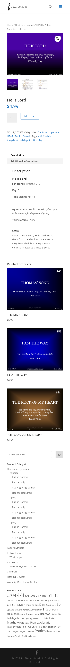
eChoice (14, 473)
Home (10, 24)
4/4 (40, 136)
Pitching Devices (16, 576)
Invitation (56, 613)
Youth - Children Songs (25, 636)
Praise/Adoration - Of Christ (22, 626)
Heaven (12, 614)
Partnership (18, 482)
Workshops (16, 557)
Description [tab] (17, 155)
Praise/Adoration (41, 622)
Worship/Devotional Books (22, 582)
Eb (58, 604)
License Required (22, 492)
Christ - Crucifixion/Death (19, 600)
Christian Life (32, 604)
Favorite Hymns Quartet (23, 566)
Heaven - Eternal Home (28, 614)
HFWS (13, 522)
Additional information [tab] (24, 161)
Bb (44, 596)
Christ (54, 595)
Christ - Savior (16, 605)
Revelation (53, 631)
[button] (58, 39)
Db (43, 604)
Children (12, 571)
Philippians (24, 623)
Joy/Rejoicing (26, 618)
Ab (39, 596)
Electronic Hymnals (24, 24)
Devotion (50, 605)
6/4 (27, 596)
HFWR (39, 24)
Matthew (13, 622)
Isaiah (10, 618)
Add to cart (29, 116)
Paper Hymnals (15, 547)
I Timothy (36, 140)
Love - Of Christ (41, 618)
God (51, 609)
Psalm (40, 631)
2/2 (8, 596)
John (17, 618)
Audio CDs (13, 562)
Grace (55, 609)
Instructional (14, 553)
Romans (11, 635)
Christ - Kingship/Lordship (46, 600)
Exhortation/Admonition (29, 609)
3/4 (13, 595)
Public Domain (23, 136)
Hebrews (45, 613)
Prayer (15, 631)
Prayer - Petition (26, 631)
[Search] (59, 454)
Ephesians (12, 609)
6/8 (32, 596)
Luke (52, 618)
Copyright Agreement (24, 487)
